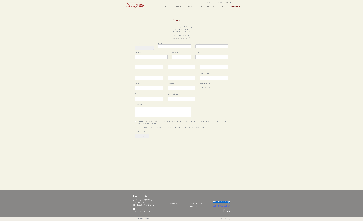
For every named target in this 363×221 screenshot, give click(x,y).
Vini (201, 6)
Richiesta (208, 3)
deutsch (238, 3)
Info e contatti (234, 6)
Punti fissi (210, 6)
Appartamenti (174, 204)
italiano (228, 3)
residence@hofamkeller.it (181, 38)
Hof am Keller (177, 6)
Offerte (172, 206)
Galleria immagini (196, 204)
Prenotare (218, 3)
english (233, 3)
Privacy (227, 219)
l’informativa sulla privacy (152, 121)
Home (166, 6)
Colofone (221, 219)
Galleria (221, 6)
